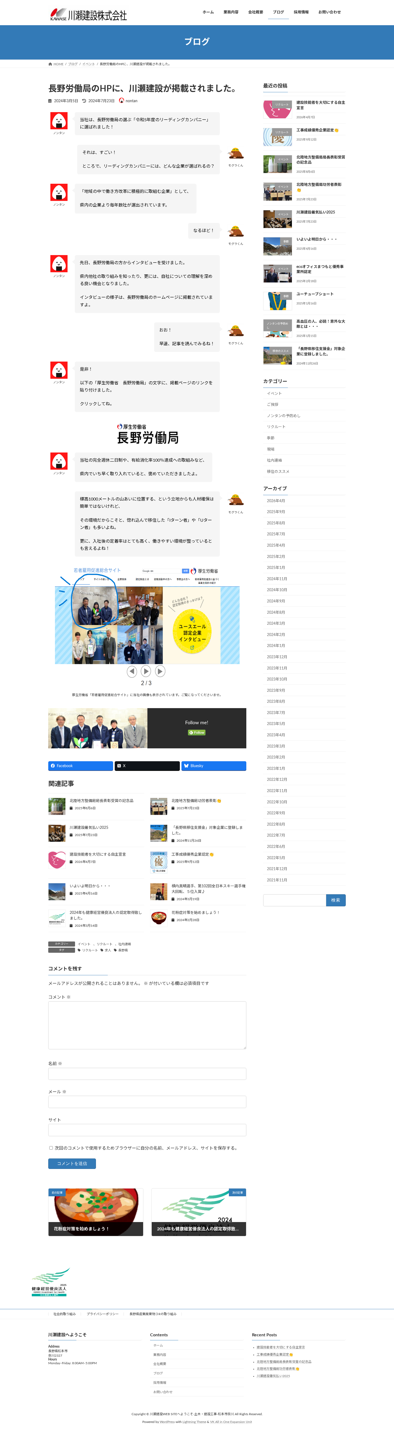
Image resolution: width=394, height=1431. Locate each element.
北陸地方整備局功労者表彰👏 (196, 801)
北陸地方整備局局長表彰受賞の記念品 (101, 801)
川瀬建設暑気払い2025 (89, 828)
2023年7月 (276, 713)
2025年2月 (276, 556)
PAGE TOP (380, 1383)
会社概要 (159, 1364)
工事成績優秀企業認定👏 (193, 854)
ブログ (158, 1373)
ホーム (158, 1345)
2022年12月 (277, 780)
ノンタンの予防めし (284, 416)
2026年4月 (276, 501)
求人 (108, 950)
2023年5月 (276, 724)
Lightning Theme (194, 1421)
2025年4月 (276, 545)
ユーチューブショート (315, 294)
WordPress (167, 1421)
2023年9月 (276, 690)
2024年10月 (277, 590)
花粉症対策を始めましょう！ (196, 913)
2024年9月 (276, 601)
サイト (54, 1120)
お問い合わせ (163, 1392)
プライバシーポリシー (103, 1314)
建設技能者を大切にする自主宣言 (98, 854)
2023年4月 (276, 735)
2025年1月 (276, 568)
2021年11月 (277, 880)
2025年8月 (276, 523)
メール (57, 1092)
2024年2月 (276, 635)
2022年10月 (277, 802)
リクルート (104, 944)
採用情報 (159, 1382)
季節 (270, 438)
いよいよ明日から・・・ (90, 886)
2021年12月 (277, 869)
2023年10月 (277, 679)
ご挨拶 (272, 405)
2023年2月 (276, 757)
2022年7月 (276, 835)
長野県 (123, 950)
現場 (270, 449)
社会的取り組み (64, 1314)
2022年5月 (276, 858)
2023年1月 (276, 768)
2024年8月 (276, 612)
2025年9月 (276, 512)
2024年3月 (276, 624)
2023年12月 (277, 657)
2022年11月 (277, 791)
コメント (59, 997)
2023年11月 (277, 668)
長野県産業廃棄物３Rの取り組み (153, 1314)
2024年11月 (277, 579)
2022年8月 (276, 824)
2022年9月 (276, 813)
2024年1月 (276, 646)
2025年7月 (276, 534)
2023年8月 (276, 702)
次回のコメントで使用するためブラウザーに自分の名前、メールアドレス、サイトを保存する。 (147, 1148)
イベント (84, 944)
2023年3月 (276, 746)
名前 (55, 1064)
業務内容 (159, 1354)
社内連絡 (124, 944)
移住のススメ (278, 471)
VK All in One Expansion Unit (231, 1421)
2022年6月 (276, 847)
